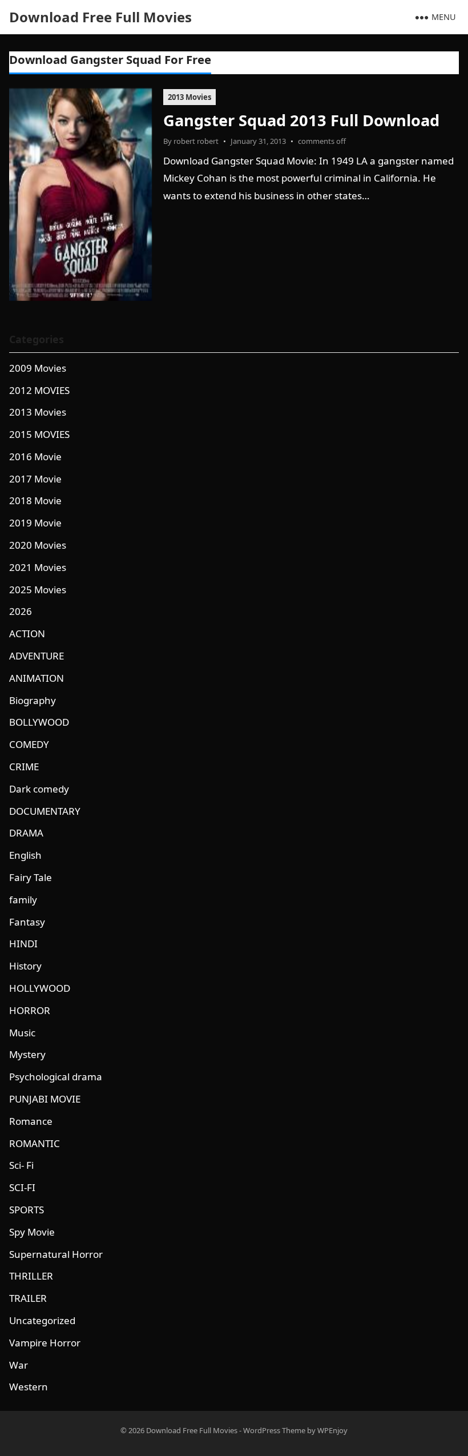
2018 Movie (35, 500)
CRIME (24, 766)
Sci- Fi (21, 1165)
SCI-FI (22, 1187)
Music (22, 1032)
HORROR (29, 1010)
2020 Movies (37, 545)
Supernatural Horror (56, 1254)
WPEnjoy (332, 1430)
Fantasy (27, 921)
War (18, 1364)
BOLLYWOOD (39, 722)
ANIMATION (36, 678)
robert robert (196, 141)
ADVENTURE (36, 655)
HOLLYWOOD (39, 988)
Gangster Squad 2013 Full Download (301, 120)
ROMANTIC (34, 1143)
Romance (31, 1121)
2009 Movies (37, 368)
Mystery (27, 1054)
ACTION (27, 633)
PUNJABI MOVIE (44, 1098)
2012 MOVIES (39, 390)
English (25, 855)
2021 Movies (37, 567)
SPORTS (26, 1209)
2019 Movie (35, 522)
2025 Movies (37, 589)
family (23, 899)
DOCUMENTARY (44, 811)
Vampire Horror (44, 1342)
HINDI (23, 943)
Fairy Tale (30, 877)
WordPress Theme (274, 1430)
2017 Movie (35, 478)
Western (28, 1386)
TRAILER (28, 1298)
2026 (20, 611)
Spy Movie (32, 1231)
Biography (32, 700)
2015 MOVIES (39, 434)
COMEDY (29, 744)
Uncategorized (42, 1320)
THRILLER (31, 1275)
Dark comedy (39, 788)
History (25, 965)
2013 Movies (189, 97)
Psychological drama (55, 1076)
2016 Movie (35, 456)
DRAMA (26, 832)
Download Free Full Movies (100, 16)
